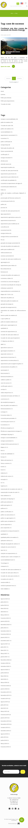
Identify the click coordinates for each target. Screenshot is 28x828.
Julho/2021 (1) (4, 647)
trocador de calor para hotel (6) (9, 170)
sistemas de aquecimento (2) (9, 331)
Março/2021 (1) (5, 653)
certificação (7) (5, 154)
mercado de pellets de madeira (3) (10, 246)
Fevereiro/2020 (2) (6, 685)
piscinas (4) (4, 207)
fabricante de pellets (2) (7, 297)
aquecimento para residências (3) (10, 223)
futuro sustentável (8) (7, 151)
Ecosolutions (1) (5, 424)
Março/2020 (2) (5, 682)
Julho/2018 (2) (4, 737)
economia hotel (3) (6, 230)
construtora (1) (5, 399)
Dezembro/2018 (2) (6, 721)
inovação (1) (4, 479)
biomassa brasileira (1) (7, 376)
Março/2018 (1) (5, 743)
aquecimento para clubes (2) (8, 265)
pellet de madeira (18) (7, 122)
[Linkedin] (15, 809)
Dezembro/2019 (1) (6, 692)
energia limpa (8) (5, 145)
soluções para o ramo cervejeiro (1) (10, 556)
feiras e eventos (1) (6, 463)
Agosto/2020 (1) (5, 669)
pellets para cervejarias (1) (8, 521)
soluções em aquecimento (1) (9, 553)
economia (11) (5, 138)
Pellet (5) (3, 190)
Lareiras (3, 94)
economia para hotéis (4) (7, 201)
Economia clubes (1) (6, 415)
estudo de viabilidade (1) (7, 453)
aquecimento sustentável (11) (9, 135)
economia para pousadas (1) (8, 418)
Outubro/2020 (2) (5, 663)
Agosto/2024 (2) (5, 599)
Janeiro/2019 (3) (5, 717)
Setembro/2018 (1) (6, 730)
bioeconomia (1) (5, 373)
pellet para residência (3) (7, 249)
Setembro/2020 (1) (6, 666)
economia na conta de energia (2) (10, 281)
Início (12, 13)
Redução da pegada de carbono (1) (10, 544)
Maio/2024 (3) (4, 608)
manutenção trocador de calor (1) (10, 492)
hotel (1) (3, 469)
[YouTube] (18, 809)
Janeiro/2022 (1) (5, 637)
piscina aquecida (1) (6, 524)
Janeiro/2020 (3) (5, 689)
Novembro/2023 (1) (6, 624)
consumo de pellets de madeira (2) (10, 275)
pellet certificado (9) (6, 141)
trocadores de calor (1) (7, 579)
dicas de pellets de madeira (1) (9, 405)
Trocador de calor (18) (7, 125)
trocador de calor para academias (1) (11, 569)
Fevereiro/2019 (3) (6, 714)
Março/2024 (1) (5, 615)
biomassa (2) (4, 272)
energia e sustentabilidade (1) (9, 437)
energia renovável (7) (6, 157)
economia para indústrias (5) (8, 186)
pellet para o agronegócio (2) (9, 325)
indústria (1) (4, 473)
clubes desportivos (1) (7, 392)
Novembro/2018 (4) (6, 724)
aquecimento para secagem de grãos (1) (12, 363)
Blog (16, 13)
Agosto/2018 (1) (5, 734)
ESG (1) (2, 450)
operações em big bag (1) (8, 498)
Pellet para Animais (6, 97)
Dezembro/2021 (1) (6, 640)
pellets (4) (3, 204)
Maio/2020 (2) (4, 676)
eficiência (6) (4, 161)
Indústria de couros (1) (7, 476)
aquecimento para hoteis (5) (8, 174)
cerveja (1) (3, 389)
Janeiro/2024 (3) (5, 621)
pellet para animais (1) (7, 502)
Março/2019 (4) (5, 711)
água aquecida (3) (6, 214)
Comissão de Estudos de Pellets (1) (10, 396)
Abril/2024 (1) (4, 611)
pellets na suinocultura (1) (8, 515)
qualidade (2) (4, 328)
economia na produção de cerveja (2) (11, 284)
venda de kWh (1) (5, 582)
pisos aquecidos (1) (6, 527)
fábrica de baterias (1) (7, 460)
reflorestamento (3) (6, 252)
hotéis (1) (3, 466)
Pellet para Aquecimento (7, 101)
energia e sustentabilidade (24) (9, 119)
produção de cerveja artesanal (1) (10, 531)
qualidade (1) (4, 534)
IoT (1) (2, 482)
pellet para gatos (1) (6, 505)
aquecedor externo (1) (7, 354)
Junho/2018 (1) (5, 740)
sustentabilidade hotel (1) (8, 560)
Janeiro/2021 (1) (5, 656)
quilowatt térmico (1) (6, 540)
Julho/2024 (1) (4, 602)
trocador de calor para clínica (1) (10, 572)
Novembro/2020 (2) (6, 660)
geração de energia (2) (7, 304)
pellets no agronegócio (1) (8, 518)
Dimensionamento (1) (7, 408)
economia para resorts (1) (8, 421)
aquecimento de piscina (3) (8, 220)
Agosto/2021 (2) (5, 644)
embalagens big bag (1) (7, 434)
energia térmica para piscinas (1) (10, 444)
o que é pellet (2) (5, 318)
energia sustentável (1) (7, 441)
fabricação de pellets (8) (7, 148)
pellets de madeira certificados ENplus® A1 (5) (13, 194)
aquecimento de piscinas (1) (8, 357)
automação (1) (5, 370)
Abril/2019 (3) (4, 708)
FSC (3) (2, 239)
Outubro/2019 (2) (5, 698)
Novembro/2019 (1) (6, 695)
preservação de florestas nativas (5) (11, 198)
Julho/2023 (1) (4, 627)
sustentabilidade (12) (6, 132)
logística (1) (4, 486)
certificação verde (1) (6, 386)
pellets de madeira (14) (7, 128)
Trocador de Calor (6, 104)
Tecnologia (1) (5, 563)
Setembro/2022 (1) (6, 631)
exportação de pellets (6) (7, 167)
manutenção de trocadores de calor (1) (11, 489)
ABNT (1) (3, 344)
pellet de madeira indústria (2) (9, 322)
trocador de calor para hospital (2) (10, 338)
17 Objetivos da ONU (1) (7, 341)
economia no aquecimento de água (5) (11, 183)
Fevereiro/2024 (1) (6, 618)
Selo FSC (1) (4, 550)
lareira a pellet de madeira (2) (9, 315)
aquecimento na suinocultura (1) (10, 360)
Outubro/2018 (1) (5, 727)
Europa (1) (3, 457)
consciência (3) (5, 227)
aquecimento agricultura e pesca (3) (11, 217)
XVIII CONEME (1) (5, 589)
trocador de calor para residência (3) (11, 259)
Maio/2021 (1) (4, 650)
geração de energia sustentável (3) (10, 243)
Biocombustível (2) (6, 268)
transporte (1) (4, 566)
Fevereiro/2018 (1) (6, 746)
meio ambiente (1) (6, 495)
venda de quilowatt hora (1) (8, 585)
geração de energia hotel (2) (8, 307)
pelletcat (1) (4, 508)
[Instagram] (12, 809)
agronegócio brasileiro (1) (8, 351)
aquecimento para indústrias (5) (9, 177)
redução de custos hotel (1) (8, 547)
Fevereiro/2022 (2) (6, 634)
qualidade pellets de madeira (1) (9, 537)
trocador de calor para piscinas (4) (10, 211)
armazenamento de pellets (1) (9, 367)
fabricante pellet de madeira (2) (9, 301)
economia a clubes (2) (7, 278)
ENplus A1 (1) (4, 447)
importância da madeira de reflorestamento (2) (13, 311)
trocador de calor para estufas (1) (10, 576)
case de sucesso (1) (6, 383)
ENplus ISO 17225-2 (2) (7, 294)
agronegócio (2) (5, 262)
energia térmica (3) (6, 233)
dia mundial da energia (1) (8, 402)
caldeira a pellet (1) (6, 379)
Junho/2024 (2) (5, 605)
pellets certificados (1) (7, 511)
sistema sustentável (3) (7, 256)
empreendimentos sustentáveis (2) (10, 291)
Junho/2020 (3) (5, 672)
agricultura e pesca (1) (7, 347)
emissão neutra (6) (6, 164)
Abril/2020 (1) (4, 679)
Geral (2, 91)
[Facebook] (9, 809)
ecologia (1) (4, 412)
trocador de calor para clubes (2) (10, 334)
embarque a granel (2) (7, 288)
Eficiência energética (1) (7, 428)
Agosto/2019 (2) (5, 701)
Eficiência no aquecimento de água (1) (11, 431)
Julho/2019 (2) (4, 705)
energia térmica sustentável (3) (9, 236)
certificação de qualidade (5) (8, 180)
